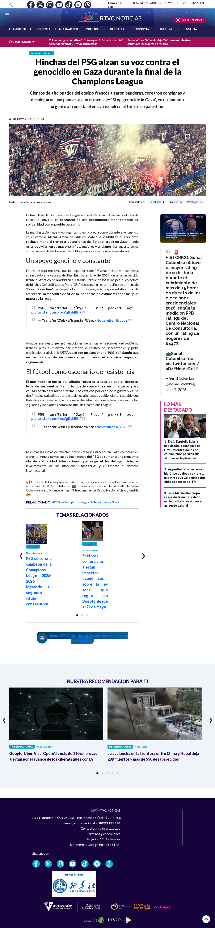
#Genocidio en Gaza (105, 502)
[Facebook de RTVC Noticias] (36, 864)
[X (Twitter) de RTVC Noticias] (48, 864)
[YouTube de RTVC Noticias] (72, 864)
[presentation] (21, 554)
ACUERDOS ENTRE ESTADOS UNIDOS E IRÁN (142, 2)
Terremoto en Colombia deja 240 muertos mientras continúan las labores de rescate (159, 41)
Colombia (43, 29)
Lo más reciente (20, 29)
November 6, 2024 (112, 321)
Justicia (191, 29)
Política (92, 29)
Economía (141, 29)
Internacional (69, 29)
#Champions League (75, 502)
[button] (77, 615)
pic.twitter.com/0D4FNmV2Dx (182, 366)
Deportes (117, 29)
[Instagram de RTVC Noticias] (60, 864)
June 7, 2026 (176, 389)
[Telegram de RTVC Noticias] (97, 864)
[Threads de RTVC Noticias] (109, 864)
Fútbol (33, 546)
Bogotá (90, 543)
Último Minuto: (22, 42)
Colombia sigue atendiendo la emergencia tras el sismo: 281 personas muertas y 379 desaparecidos (86, 41)
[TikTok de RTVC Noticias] (85, 864)
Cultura (166, 29)
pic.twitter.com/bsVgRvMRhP (56, 312)
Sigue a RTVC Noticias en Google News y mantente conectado (88, 638)
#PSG (56, 502)
